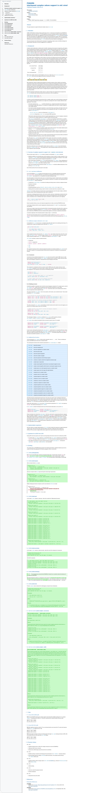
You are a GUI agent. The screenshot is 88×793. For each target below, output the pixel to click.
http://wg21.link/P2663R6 (33, 11)
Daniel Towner (31, 13)
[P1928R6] (51, 760)
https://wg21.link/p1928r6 (33, 786)
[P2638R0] (65, 35)
